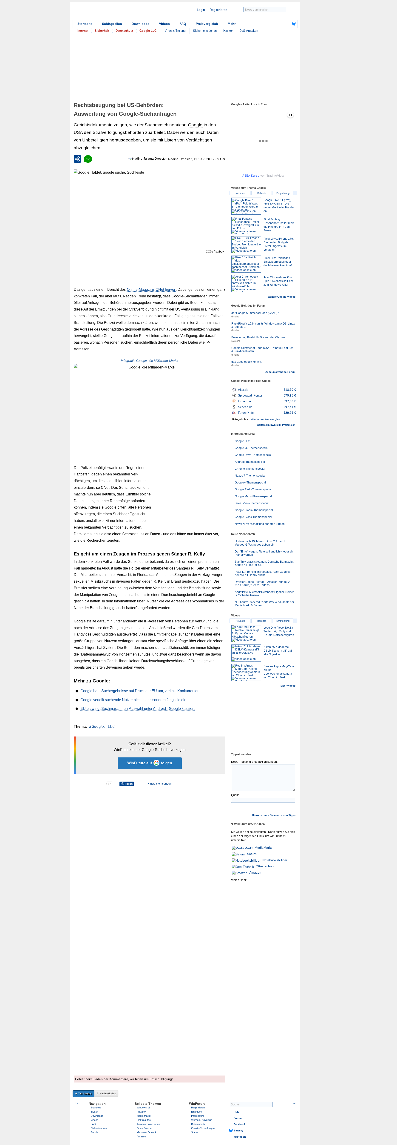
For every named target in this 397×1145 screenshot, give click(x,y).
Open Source (144, 1128)
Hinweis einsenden (159, 783)
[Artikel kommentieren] (90, 784)
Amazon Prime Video (148, 1124)
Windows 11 (143, 1107)
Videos (164, 24)
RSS (236, 1111)
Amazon (255, 872)
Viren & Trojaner (175, 30)
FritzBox (141, 1111)
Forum (238, 1118)
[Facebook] (286, 24)
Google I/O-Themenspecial (251, 448)
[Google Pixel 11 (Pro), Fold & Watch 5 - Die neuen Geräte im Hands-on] (246, 206)
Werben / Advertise (201, 1120)
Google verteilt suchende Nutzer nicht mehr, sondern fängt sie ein (133, 700)
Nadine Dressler (180, 159)
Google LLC (103, 726)
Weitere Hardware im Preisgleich (276, 424)
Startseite (84, 24)
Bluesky (238, 1130)
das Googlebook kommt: (246, 361)
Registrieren (218, 10)
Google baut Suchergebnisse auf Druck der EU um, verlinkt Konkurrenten (139, 691)
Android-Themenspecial (250, 461)
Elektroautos (144, 1120)
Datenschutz (198, 1124)
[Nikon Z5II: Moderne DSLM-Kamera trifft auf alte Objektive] (246, 653)
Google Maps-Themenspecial (253, 496)
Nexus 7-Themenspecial (250, 475)
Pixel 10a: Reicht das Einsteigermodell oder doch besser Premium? (278, 261)
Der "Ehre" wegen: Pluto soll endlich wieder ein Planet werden (264, 553)
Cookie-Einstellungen (203, 1128)
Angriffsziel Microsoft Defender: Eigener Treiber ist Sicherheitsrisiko (264, 593)
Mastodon (240, 1136)
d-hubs (235, 316)
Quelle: (235, 795)
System (235, 340)
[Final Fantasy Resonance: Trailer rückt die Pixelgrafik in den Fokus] (246, 225)
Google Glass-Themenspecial (253, 517)
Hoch (78, 1103)
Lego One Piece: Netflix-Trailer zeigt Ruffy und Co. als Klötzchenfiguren (279, 631)
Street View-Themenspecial (252, 503)
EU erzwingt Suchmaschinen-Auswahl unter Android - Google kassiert (137, 709)
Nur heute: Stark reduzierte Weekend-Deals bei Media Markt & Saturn (264, 604)
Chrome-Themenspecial (250, 468)
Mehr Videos (288, 685)
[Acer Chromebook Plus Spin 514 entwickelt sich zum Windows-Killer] (246, 283)
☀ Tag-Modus (83, 1093)
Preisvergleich (207, 24)
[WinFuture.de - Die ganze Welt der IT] (112, 12)
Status (194, 1132)
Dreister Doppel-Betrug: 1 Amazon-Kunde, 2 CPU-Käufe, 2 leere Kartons (262, 583)
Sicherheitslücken (205, 30)
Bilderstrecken (99, 1128)
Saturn (252, 854)
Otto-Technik (265, 866)
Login (201, 10)
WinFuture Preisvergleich (266, 419)
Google (195, 124)
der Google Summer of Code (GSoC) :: (255, 313)
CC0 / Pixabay (215, 251)
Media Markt (143, 1115)
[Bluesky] (294, 24)
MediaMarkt (263, 847)
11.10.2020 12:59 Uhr (209, 159)
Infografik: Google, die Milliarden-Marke (149, 360)
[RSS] (279, 24)
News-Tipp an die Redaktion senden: (254, 761)
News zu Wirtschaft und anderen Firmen (260, 524)
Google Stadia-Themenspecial (254, 510)
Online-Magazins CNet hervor (151, 289)
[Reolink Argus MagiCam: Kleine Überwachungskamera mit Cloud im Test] (246, 672)
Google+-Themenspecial (250, 482)
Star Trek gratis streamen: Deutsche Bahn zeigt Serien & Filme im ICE (264, 563)
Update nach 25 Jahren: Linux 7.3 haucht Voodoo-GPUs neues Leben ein (260, 543)
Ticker (94, 1111)
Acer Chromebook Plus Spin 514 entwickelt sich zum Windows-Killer (279, 281)
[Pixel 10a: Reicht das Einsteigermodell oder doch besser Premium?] (246, 264)
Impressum (197, 1115)
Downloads (140, 24)
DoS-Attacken (248, 30)
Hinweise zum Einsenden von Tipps (273, 815)
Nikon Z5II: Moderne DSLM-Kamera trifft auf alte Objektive (278, 650)
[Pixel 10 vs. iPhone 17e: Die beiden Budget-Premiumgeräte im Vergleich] (246, 244)
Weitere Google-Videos (281, 296)
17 (88, 159)
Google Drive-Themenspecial (253, 455)
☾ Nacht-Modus (106, 1093)
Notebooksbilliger (274, 860)
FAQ (182, 24)
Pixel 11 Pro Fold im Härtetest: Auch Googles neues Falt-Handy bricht (262, 573)
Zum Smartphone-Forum (280, 372)
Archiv (94, 1132)
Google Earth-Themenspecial (253, 489)
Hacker (228, 30)
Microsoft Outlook (146, 1132)
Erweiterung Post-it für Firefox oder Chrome (258, 337)
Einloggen (196, 1111)
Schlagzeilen (112, 24)
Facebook (240, 1124)
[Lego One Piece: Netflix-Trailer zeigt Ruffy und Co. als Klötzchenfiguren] (246, 633)
